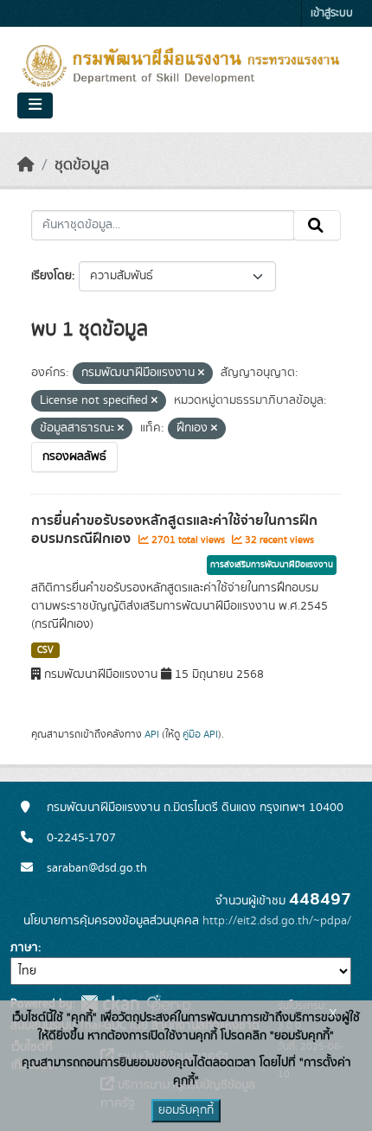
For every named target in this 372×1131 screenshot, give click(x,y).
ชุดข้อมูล (82, 165)
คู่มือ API (200, 734)
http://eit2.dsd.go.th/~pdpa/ (276, 921)
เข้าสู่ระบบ (332, 13)
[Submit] (317, 225)
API (151, 734)
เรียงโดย (51, 275)
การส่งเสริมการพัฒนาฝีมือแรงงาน (271, 565)
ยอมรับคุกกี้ (186, 1110)
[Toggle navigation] (35, 105)
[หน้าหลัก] (26, 165)
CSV (45, 650)
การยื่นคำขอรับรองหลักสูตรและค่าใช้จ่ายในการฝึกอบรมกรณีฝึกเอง (174, 529)
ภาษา (24, 947)
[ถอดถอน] (201, 373)
